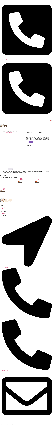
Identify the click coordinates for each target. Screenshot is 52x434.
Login (49, 120)
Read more (37, 182)
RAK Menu (49, 122)
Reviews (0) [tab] (11, 169)
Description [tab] (6, 169)
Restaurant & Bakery (42, 122)
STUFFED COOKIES (8, 131)
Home (37, 122)
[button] (24, 133)
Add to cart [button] (20, 182)
